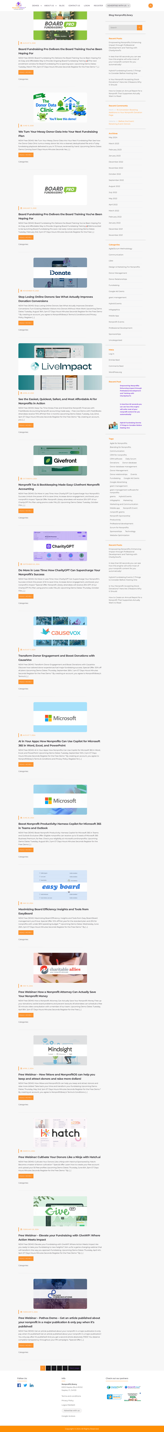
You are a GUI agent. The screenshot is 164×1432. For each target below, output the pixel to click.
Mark (111, 110)
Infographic (115, 500)
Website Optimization (120, 535)
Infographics (114, 310)
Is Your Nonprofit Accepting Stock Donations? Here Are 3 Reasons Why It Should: (125, 82)
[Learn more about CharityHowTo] (114, 1387)
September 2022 (116, 180)
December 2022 (116, 162)
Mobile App (114, 316)
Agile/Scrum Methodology (120, 249)
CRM (111, 261)
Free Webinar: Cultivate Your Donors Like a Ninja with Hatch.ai (59, 1157)
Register (98, 6)
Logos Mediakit (68, 1405)
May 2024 (113, 137)
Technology (130, 531)
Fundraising (114, 285)
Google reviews (68, 1416)
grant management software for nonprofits (124, 491)
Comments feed (116, 366)
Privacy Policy (68, 1400)
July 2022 (113, 192)
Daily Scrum (131, 459)
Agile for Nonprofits (118, 443)
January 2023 (114, 156)
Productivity (115, 520)
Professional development (121, 524)
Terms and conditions (71, 1396)
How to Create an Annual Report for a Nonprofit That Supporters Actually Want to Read (125, 93)
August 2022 (114, 186)
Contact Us (74, 6)
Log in (111, 354)
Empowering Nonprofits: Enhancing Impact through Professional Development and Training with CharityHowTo (125, 46)
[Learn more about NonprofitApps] (132, 1387)
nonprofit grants (117, 512)
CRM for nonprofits (118, 455)
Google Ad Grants (116, 291)
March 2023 (114, 143)
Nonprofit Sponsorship (120, 516)
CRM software (116, 459)
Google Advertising (118, 482)
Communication (116, 255)
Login (87, 6)
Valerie (112, 121)
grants (113, 496)
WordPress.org (115, 372)
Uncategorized (115, 340)
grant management (118, 297)
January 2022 (114, 223)
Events (134, 474)
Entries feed (114, 360)
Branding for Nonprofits (120, 447)
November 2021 (116, 235)
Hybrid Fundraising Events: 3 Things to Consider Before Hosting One (125, 72)
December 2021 (116, 229)
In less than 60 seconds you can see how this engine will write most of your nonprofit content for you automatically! (125, 60)
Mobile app (115, 508)
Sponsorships (115, 334)
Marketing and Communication (124, 504)
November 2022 (116, 168)
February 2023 (115, 150)
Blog (61, 6)
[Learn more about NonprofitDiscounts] (114, 1397)
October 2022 (115, 174)
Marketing (128, 500)
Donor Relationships (118, 279)
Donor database (129, 463)
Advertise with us (116, 6)
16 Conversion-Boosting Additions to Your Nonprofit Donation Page (125, 112)
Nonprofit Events (116, 322)
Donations (114, 463)
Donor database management (123, 467)
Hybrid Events (115, 304)
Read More (25, 72)
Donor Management (118, 273)
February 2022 (115, 217)
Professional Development (120, 328)
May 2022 (113, 198)
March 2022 (114, 211)
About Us (49, 6)
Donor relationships (118, 474)
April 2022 (113, 205)
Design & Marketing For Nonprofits (124, 267)
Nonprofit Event (130, 508)
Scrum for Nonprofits (119, 527)
